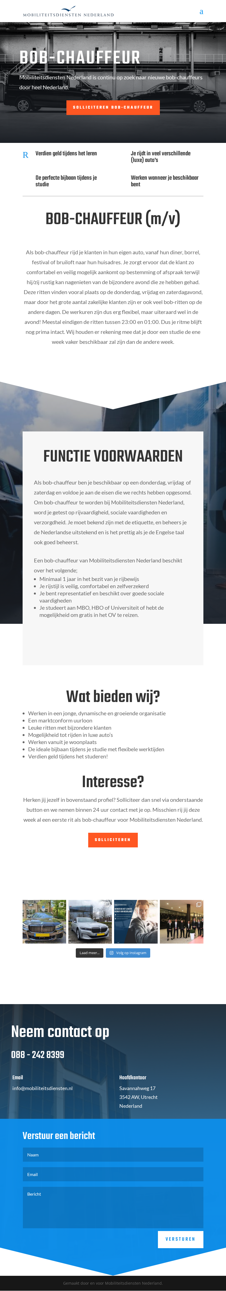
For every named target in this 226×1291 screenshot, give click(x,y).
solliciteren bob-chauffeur (113, 107)
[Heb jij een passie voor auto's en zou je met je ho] (136, 922)
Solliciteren (113, 840)
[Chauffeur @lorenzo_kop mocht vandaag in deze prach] (90, 922)
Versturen (181, 1239)
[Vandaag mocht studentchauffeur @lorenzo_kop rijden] (44, 922)
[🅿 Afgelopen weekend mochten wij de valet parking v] (181, 922)
